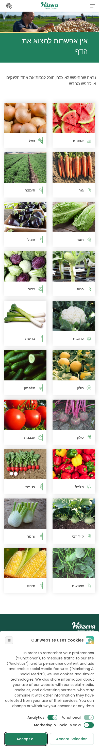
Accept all (26, 738)
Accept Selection (72, 738)
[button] (92, 6)
